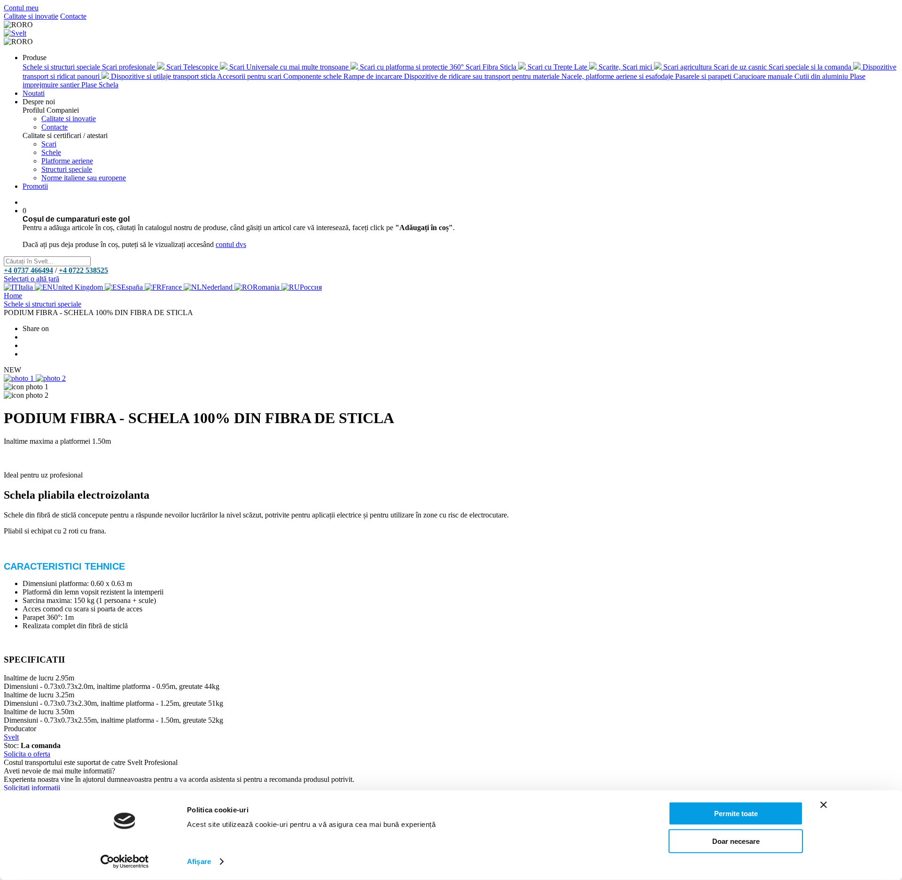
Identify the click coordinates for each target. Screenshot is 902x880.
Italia (26, 287)
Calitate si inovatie (31, 16)
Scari (48, 144)
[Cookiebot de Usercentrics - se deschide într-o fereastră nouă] (125, 862)
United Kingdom (79, 287)
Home (13, 296)
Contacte (73, 16)
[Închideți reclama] (823, 805)
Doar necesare (736, 841)
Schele (51, 152)
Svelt (11, 737)
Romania (267, 287)
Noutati (34, 93)
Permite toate (736, 814)
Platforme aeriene (67, 161)
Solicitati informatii (32, 788)
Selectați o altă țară (31, 279)
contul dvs (231, 244)
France (173, 287)
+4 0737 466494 (28, 270)
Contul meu (21, 8)
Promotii (35, 186)
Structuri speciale (66, 169)
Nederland (218, 287)
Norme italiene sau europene (83, 178)
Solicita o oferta (27, 754)
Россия (311, 287)
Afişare (199, 861)
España (133, 287)
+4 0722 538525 (83, 270)
